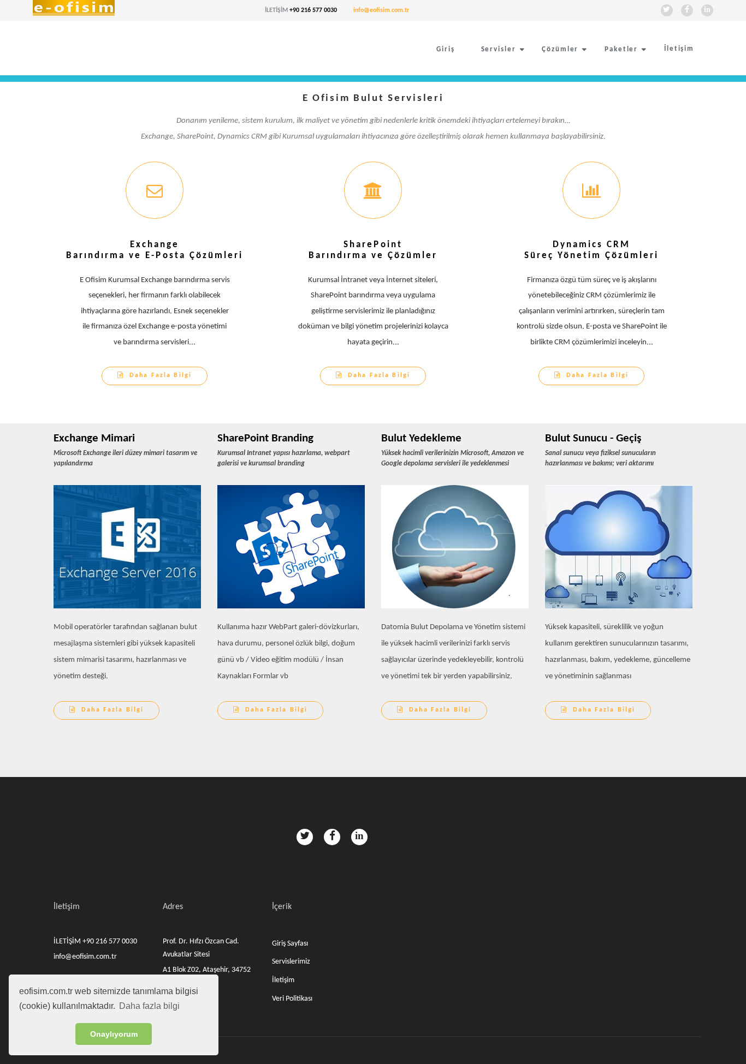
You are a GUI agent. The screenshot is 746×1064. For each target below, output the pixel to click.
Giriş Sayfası (290, 944)
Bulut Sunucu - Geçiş (593, 438)
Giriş (445, 49)
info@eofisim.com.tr (381, 10)
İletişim (679, 48)
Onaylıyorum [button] (114, 1034)
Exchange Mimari (94, 438)
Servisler (498, 49)
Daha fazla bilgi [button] (149, 1006)
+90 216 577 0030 (313, 10)
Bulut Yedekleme (421, 438)
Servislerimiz (291, 962)
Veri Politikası (292, 999)
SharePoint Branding (265, 438)
